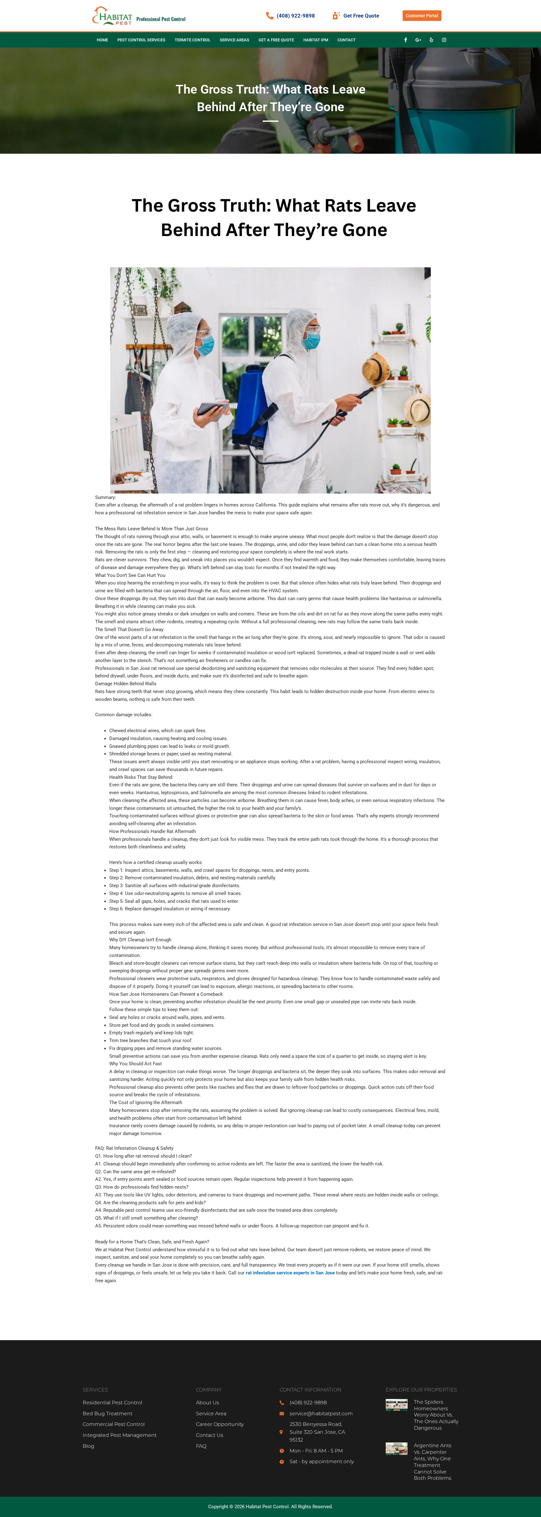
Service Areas (234, 40)
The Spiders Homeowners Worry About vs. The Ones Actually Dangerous (436, 1415)
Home (102, 40)
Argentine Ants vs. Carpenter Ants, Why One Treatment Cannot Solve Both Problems (432, 1461)
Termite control (192, 40)
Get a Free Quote (276, 40)
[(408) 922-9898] (270, 15)
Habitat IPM (315, 40)
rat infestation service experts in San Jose (290, 1273)
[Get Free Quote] (336, 15)
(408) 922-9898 (296, 16)
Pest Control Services (141, 40)
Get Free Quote (361, 16)
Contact (346, 40)
